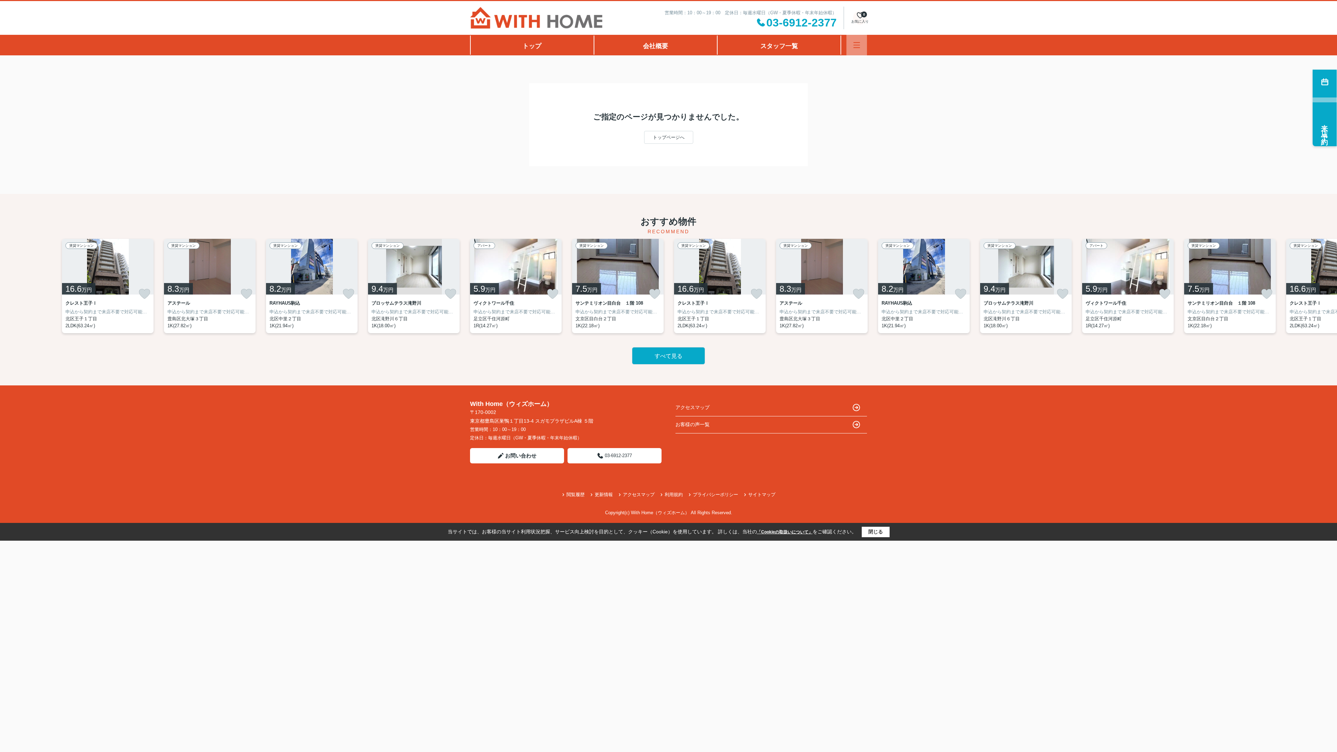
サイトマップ (761, 494)
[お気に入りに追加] (144, 294)
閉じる (875, 531)
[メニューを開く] (856, 45)
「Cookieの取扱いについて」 (785, 532)
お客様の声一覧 (692, 424)
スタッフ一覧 (779, 45)
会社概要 (655, 45)
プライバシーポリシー (715, 494)
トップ (532, 45)
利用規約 (674, 494)
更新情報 (604, 494)
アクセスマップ (692, 407)
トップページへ (669, 137)
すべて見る (668, 356)
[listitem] (516, 286)
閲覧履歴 (575, 494)
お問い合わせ (521, 456)
